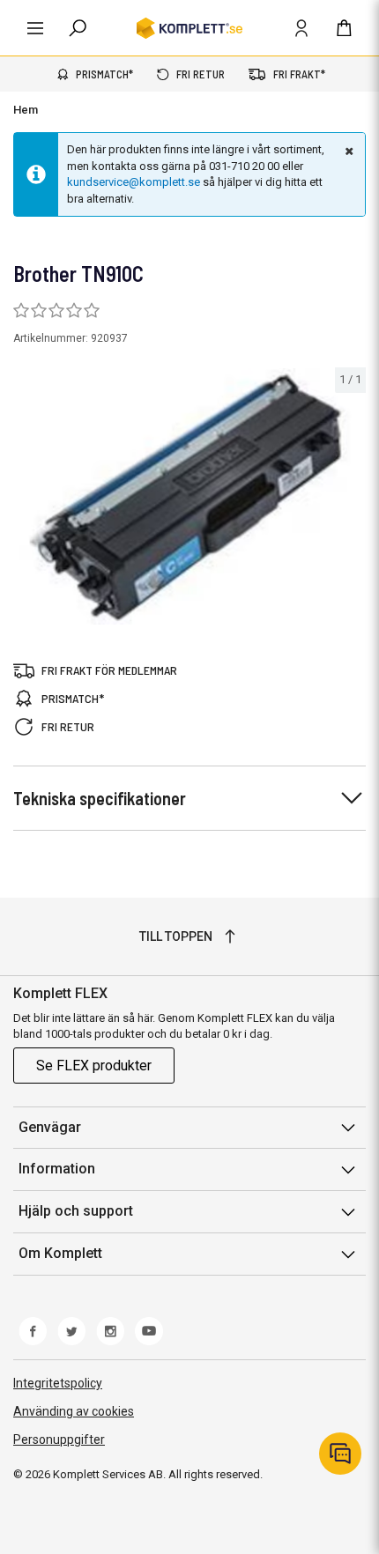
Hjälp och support (76, 1210)
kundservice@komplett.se (133, 182)
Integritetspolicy (57, 1383)
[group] (189, 496)
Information (57, 1168)
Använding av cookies (73, 1411)
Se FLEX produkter (94, 1065)
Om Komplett (60, 1253)
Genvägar (50, 1127)
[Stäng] (347, 150)
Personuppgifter (59, 1439)
